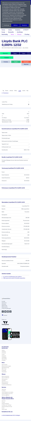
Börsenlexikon (5, 382)
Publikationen (5, 383)
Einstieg (27, 34)
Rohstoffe (11, 32)
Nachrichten (4, 364)
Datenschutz (4, 305)
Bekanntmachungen (6, 366)
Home (3, 30)
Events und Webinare (6, 384)
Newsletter (4, 371)
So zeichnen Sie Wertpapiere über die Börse (12, 276)
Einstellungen (6, 25)
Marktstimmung (5, 367)
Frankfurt (6, 57)
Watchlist (26, 64)
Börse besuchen (5, 376)
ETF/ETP (25, 30)
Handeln (4, 380)
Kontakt (3, 301)
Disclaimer (4, 304)
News (12, 34)
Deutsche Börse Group (7, 406)
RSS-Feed (4, 369)
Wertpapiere (4, 379)
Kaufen (16, 62)
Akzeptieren (24, 25)
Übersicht (5, 53)
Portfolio (6, 62)
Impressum (4, 302)
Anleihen (17, 30)
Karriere (3, 400)
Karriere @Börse (5, 395)
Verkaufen (26, 62)
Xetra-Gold (4, 409)
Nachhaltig (5, 34)
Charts (15, 53)
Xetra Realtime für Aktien (7, 392)
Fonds (3, 32)
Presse (3, 402)
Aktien (10, 30)
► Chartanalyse (5, 93)
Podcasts (4, 370)
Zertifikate (20, 32)
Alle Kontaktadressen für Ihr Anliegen (11, 415)
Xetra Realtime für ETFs (7, 393)
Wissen (19, 34)
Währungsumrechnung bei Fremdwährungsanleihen (14, 278)
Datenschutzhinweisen (7, 21)
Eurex (3, 408)
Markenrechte (4, 307)
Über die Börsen (5, 377)
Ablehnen (16, 25)
